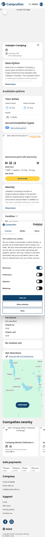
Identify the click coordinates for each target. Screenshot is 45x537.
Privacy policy (9, 509)
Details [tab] (22, 231)
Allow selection (23, 304)
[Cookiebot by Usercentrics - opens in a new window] (32, 224)
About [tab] (37, 231)
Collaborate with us (11, 489)
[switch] (39, 274)
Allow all (22, 298)
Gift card (6, 506)
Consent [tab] (8, 231)
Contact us (7, 513)
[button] (22, 158)
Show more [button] (10, 84)
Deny (22, 311)
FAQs (5, 502)
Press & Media (9, 482)
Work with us (8, 485)
